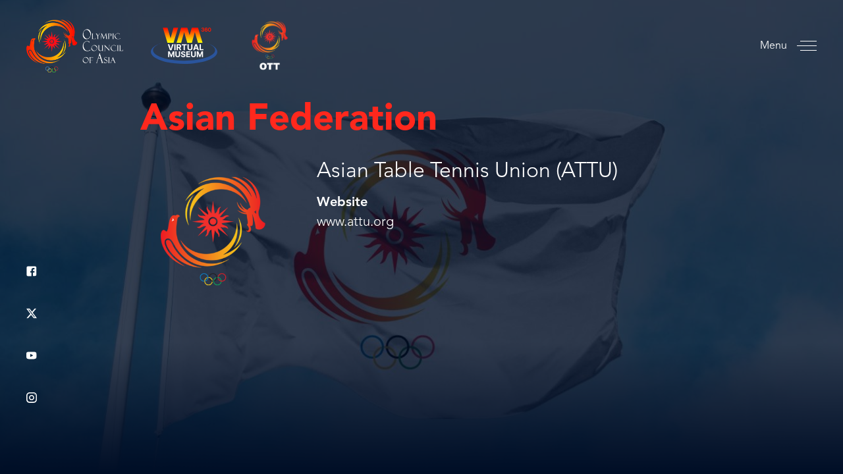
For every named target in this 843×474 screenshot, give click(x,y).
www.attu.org (355, 222)
